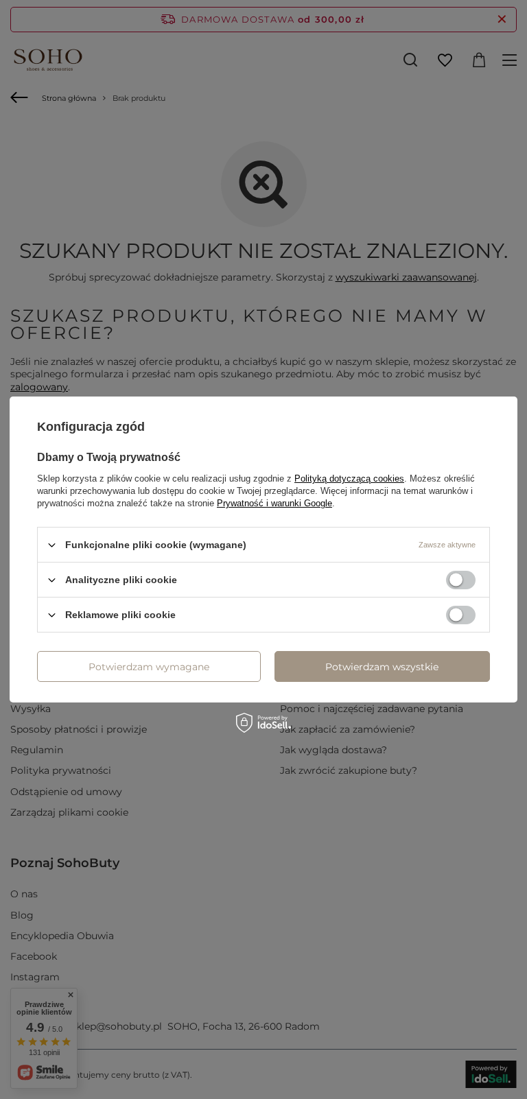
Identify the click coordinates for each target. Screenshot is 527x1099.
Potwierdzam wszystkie (381, 666)
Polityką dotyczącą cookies (349, 478)
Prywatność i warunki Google (274, 503)
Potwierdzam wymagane (149, 666)
